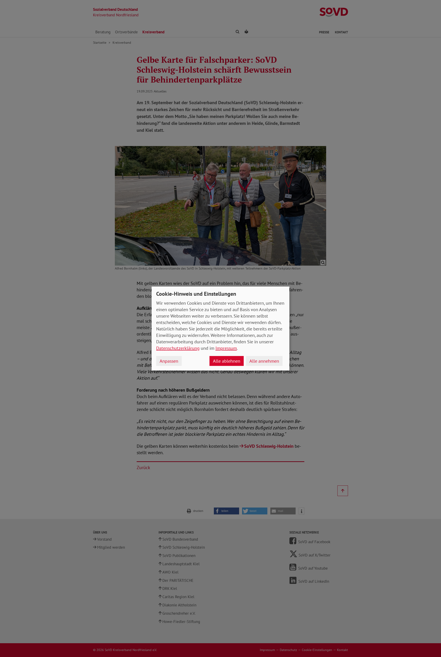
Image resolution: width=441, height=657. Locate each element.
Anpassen (169, 361)
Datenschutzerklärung (178, 348)
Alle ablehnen (226, 361)
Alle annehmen (264, 361)
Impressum (226, 348)
